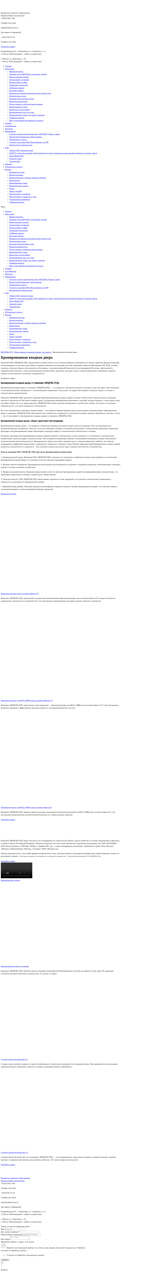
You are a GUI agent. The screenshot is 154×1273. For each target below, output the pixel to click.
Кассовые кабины (16, 91)
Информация (10, 131)
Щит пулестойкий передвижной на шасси (26, 120)
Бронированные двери (18, 107)
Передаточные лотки (17, 96)
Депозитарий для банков (19, 80)
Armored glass (14, 161)
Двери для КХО (15, 191)
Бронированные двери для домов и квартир (27, 115)
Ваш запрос (5, 1239)
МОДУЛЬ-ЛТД (7, 352)
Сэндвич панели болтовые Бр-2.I (14, 1059)
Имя (3, 1229)
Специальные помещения (19, 199)
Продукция (9, 69)
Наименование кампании (11, 1235)
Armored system (15, 159)
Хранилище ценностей (18, 85)
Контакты (9, 129)
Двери (11, 189)
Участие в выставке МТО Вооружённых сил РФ (28, 142)
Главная (8, 66)
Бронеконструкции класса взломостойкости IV (20, 594)
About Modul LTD (16, 156)
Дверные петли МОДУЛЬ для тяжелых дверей (28, 74)
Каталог (8, 169)
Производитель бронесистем (20, 145)
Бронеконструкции (17, 172)
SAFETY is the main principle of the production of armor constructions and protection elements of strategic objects (53, 153)
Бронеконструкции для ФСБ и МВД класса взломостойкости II (26, 807)
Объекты (8, 164)
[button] (60, 206)
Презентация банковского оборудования (25, 137)
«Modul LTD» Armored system (21, 150)
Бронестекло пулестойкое (19, 110)
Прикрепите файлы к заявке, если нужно (17, 1242)
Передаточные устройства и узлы (22, 197)
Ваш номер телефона (10, 1232)
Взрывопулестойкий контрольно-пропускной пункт (30, 93)
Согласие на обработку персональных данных (25, 1255)
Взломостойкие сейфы (18, 82)
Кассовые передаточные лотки (21, 99)
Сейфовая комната (16, 88)
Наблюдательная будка (18, 101)
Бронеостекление (16, 175)
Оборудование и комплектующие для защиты (32, 352)
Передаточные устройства (19, 194)
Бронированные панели (18, 186)
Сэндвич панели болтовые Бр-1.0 (14, 1152)
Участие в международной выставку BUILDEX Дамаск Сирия (34, 134)
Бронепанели (14, 180)
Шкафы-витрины (16, 71)
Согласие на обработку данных (14, 1250)
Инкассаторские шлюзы (19, 77)
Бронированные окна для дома (21, 112)
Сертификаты (10, 126)
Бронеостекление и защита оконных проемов (27, 178)
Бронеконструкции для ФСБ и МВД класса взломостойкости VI (26, 700)
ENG (7, 148)
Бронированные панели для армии (15, 966)
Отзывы (8, 123)
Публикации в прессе (18, 140)
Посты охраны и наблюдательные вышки (26, 104)
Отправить (5, 1260)
